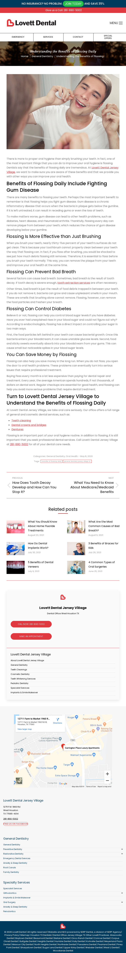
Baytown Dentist (23, 938)
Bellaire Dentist (62, 938)
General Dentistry (55, 456)
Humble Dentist (63, 941)
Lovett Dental (19, 932)
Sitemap (24, 935)
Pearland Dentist (106, 944)
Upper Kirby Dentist (74, 947)
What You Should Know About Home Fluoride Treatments (42, 526)
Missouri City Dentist (22, 944)
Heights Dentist (45, 941)
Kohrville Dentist (94, 941)
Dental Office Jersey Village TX (69, 935)
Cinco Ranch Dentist (82, 938)
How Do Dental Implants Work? (38, 546)
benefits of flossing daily (51, 461)
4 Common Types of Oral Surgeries (101, 564)
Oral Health (72, 456)
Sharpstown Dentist (31, 947)
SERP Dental (87, 932)
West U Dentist (111, 947)
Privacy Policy (11, 935)
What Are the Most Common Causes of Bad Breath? (103, 526)
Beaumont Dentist (43, 938)
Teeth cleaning (21, 420)
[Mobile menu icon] (121, 23)
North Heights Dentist (45, 944)
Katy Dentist (79, 941)
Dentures (17, 429)
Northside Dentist (67, 944)
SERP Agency (114, 932)
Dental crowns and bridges (28, 425)
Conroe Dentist (102, 938)
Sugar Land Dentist (52, 947)
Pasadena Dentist (86, 944)
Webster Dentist (93, 947)
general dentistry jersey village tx (77, 461)
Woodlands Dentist (63, 950)
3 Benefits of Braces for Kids (103, 546)
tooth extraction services (73, 283)
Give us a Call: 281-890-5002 (63, 10)
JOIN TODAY (73, 4)
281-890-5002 (19, 444)
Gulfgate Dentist (27, 941)
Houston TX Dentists (41, 935)
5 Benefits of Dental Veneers (40, 564)
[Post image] (16, 526)
